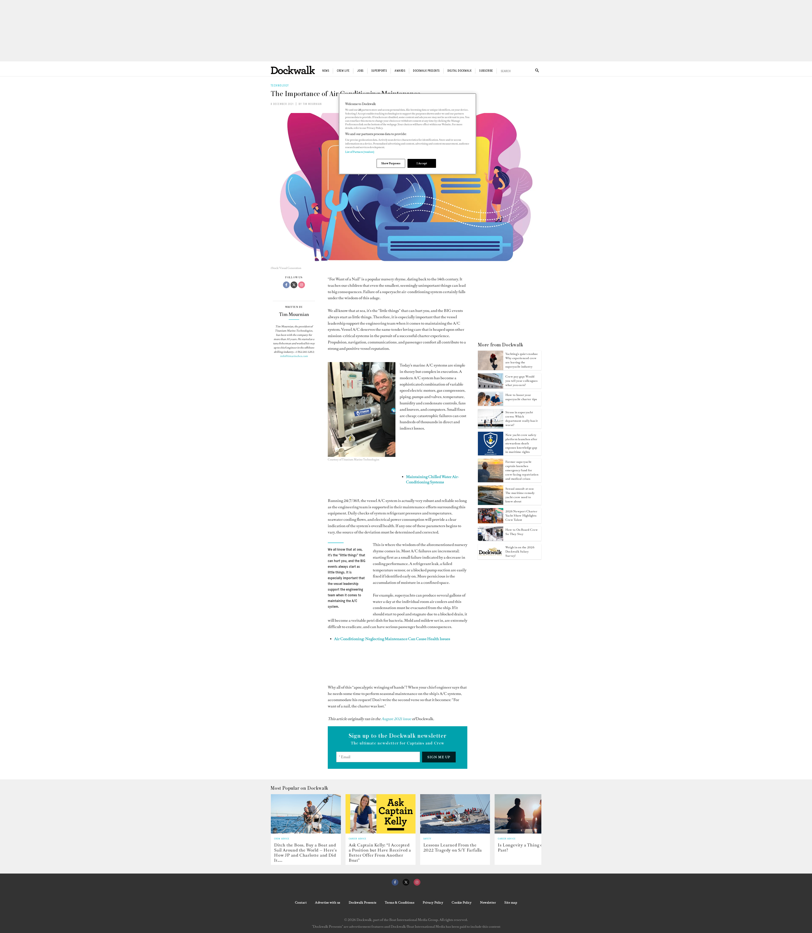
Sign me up (438, 757)
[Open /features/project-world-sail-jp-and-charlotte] (306, 814)
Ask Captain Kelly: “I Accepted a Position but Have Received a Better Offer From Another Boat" (380, 852)
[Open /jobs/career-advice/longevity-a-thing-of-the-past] (530, 814)
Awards (400, 70)
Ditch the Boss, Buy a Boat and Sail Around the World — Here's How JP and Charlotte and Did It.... (305, 852)
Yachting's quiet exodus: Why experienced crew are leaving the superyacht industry (521, 360)
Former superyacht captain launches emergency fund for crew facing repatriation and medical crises (521, 470)
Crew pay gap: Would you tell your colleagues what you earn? (521, 381)
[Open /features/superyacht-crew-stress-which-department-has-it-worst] (490, 427)
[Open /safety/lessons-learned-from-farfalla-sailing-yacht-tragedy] (455, 814)
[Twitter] (294, 284)
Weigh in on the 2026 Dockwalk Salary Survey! (519, 551)
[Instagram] (301, 284)
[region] (407, 133)
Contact (301, 902)
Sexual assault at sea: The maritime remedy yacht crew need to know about (520, 495)
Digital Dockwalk (459, 70)
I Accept (422, 163)
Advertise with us (327, 902)
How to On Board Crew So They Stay (521, 532)
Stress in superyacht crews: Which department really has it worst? (521, 418)
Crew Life (343, 70)
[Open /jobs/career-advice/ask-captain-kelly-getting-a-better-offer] (381, 814)
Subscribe (486, 70)
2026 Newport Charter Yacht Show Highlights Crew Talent (521, 515)
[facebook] (395, 882)
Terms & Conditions (399, 902)
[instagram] (417, 882)
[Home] (293, 70)
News (325, 70)
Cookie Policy (462, 902)
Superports (379, 70)
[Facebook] (286, 284)
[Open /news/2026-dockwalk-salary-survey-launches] (490, 558)
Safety (427, 839)
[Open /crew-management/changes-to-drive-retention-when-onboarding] (490, 539)
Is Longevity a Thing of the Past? (525, 847)
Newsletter (488, 902)
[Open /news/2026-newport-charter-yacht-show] (490, 522)
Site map (510, 902)
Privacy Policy (433, 902)
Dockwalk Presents (426, 70)
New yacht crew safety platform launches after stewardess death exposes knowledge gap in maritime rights (521, 443)
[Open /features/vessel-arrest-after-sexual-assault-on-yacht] (490, 503)
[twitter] (406, 882)
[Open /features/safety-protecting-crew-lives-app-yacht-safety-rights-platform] (490, 454)
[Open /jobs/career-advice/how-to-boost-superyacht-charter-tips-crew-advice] (490, 404)
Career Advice (357, 839)
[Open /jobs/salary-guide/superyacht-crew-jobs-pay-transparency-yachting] (490, 387)
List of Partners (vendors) (359, 152)
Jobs (360, 70)
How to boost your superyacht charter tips (521, 397)
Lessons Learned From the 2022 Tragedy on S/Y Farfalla (452, 847)
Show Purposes (390, 163)
